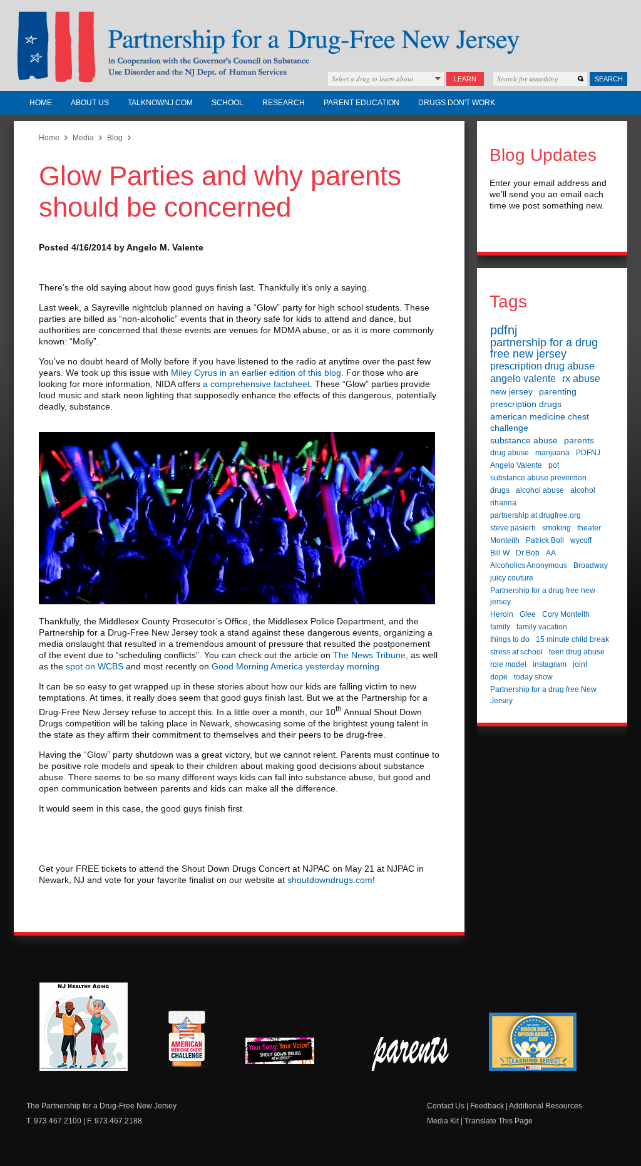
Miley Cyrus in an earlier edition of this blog (256, 373)
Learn (465, 79)
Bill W (500, 553)
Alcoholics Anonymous (528, 565)
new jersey (511, 391)
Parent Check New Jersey (411, 1054)
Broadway (590, 565)
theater (589, 528)
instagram (550, 664)
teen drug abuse (577, 651)
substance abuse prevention (538, 477)
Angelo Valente (516, 465)
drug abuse (509, 452)
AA (551, 553)
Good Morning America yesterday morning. (297, 666)
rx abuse (581, 378)
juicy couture (511, 578)
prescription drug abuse (542, 366)
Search (609, 79)
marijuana (552, 452)
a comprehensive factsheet (256, 384)
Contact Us (445, 1106)
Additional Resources (545, 1106)
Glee (528, 614)
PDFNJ (588, 452)
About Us (90, 102)
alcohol (582, 490)
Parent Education (361, 102)
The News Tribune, (369, 655)
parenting (558, 391)
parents (579, 440)
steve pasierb (513, 528)
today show (533, 677)
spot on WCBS (94, 666)
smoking (556, 528)
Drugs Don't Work (456, 102)
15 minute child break (572, 639)
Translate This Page (498, 1121)
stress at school (516, 651)
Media (83, 137)
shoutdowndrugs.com (329, 880)
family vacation (541, 626)
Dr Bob (528, 553)
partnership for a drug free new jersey (544, 348)
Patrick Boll (545, 540)
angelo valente (523, 378)
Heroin (501, 614)
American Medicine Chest (187, 1041)
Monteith (505, 540)
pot (553, 465)
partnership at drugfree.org (535, 515)
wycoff (581, 540)
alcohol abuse (540, 490)
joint (580, 664)
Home (40, 102)
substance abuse (524, 440)
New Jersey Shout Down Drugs (289, 1054)
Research (283, 102)
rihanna (503, 502)
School (228, 102)
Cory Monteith (566, 614)
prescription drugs (526, 404)
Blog (115, 137)
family (500, 626)
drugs (500, 490)
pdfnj (503, 330)
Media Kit (443, 1121)
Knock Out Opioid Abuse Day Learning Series (533, 1042)
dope (499, 677)
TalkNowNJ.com (160, 102)
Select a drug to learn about (372, 78)
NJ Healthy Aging (83, 1027)
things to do (510, 639)
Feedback (487, 1106)
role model (508, 664)
